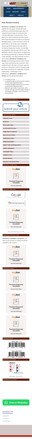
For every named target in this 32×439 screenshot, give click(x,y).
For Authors (6, 418)
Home (8, 8)
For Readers (6, 416)
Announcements (18, 8)
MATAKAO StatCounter (16, 376)
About (11, 15)
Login (8, 11)
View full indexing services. (16, 232)
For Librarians (6, 421)
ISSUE (23, 11)
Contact (21, 15)
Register (15, 11)
